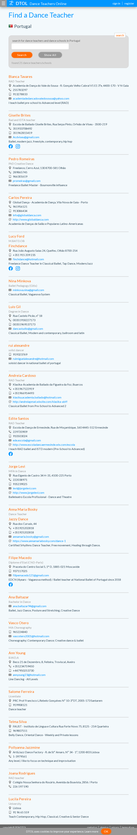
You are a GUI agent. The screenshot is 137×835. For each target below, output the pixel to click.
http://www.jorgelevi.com (28, 492)
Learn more (91, 831)
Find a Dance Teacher (41, 15)
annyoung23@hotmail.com (29, 674)
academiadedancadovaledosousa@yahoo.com (41, 98)
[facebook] (11, 146)
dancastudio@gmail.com (28, 328)
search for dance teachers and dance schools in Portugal (46, 40)
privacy (115, 827)
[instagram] (18, 146)
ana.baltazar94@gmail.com (29, 606)
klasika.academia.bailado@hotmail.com (37, 397)
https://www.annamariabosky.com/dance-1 (39, 541)
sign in (116, 3)
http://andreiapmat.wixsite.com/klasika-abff (40, 401)
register (129, 3)
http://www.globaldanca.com (31, 219)
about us (104, 827)
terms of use (128, 827)
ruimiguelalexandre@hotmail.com (33, 358)
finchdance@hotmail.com (28, 259)
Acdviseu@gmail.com (26, 137)
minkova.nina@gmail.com (28, 290)
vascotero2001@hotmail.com (31, 636)
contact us (92, 827)
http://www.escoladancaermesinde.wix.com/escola (44, 444)
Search (22, 55)
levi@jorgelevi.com (24, 488)
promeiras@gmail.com (26, 180)
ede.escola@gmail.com (27, 440)
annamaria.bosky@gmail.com (31, 536)
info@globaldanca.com (27, 215)
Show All (50, 55)
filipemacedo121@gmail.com (31, 575)
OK (106, 831)
